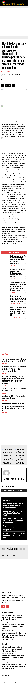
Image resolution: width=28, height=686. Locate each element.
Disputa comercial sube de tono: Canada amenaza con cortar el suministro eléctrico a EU (18, 311)
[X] (6, 85)
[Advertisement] (14, 22)
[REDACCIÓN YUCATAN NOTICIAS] (2, 75)
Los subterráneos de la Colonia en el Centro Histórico (13, 389)
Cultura (3, 385)
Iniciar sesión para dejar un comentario (14, 490)
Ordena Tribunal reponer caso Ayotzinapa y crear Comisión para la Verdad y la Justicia (20, 460)
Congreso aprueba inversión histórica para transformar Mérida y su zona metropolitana (18, 299)
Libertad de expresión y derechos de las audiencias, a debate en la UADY (13, 360)
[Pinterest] (9, 85)
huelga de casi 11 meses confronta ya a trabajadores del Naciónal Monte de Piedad (18, 273)
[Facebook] (2, 85)
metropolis (5, 363)
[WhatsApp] (13, 85)
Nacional (13, 265)
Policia (12, 292)
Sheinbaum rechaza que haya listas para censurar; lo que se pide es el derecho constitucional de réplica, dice (13, 407)
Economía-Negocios (16, 304)
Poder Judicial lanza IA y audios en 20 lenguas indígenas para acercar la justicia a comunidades (18, 259)
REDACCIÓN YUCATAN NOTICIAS (15, 75)
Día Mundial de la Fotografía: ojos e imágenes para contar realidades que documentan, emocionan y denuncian (13, 379)
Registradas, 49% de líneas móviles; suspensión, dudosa (13, 397)
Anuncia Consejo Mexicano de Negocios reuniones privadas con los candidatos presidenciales (7, 460)
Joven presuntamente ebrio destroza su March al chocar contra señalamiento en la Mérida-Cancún (18, 286)
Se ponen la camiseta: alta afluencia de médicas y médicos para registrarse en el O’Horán (13, 369)
